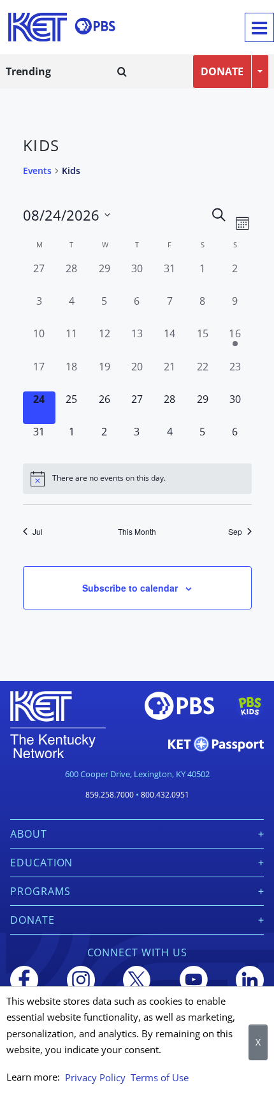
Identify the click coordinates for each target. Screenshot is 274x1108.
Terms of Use (160, 1077)
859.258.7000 (109, 794)
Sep (235, 531)
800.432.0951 (165, 794)
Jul (37, 531)
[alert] (137, 478)
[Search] (122, 71)
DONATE (222, 71)
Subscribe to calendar (130, 587)
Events (37, 170)
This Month (137, 531)
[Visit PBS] (95, 26)
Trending (28, 71)
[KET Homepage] (37, 27)
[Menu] (259, 27)
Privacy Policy (95, 1077)
